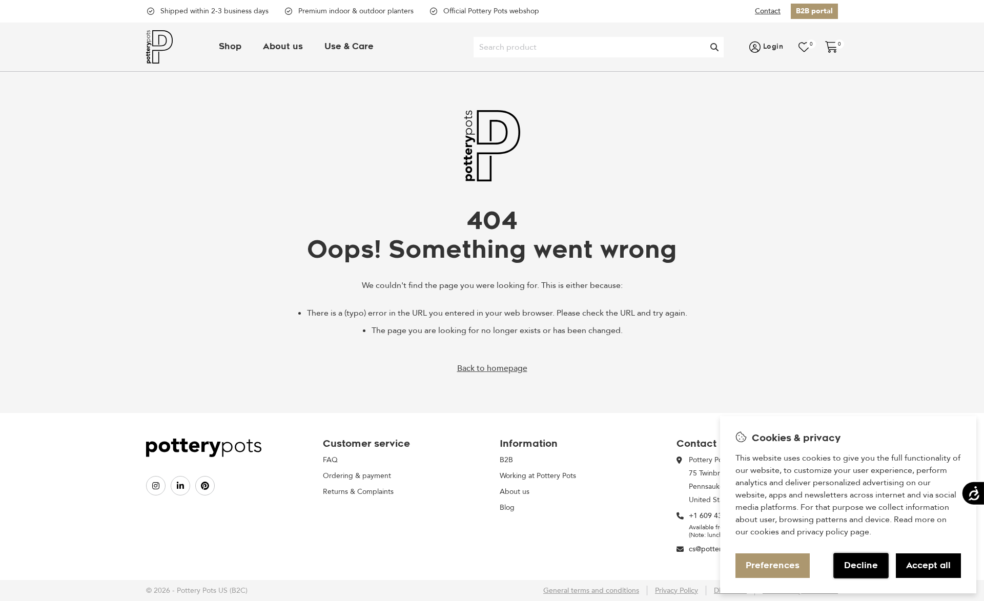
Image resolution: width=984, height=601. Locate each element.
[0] (804, 47)
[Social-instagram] (156, 485)
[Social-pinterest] (205, 485)
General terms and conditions (591, 590)
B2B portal (814, 11)
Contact (768, 11)
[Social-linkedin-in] (180, 485)
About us (283, 46)
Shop (230, 46)
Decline (861, 565)
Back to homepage (492, 368)
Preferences (772, 565)
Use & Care (349, 46)
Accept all (928, 565)
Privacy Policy (676, 590)
